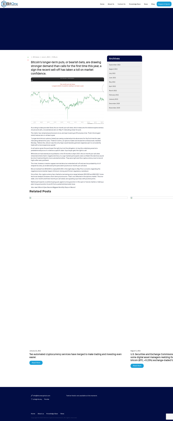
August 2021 (113, 69)
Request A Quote (164, 4)
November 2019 (114, 108)
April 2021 (112, 86)
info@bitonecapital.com (41, 396)
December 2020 (114, 103)
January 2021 (113, 99)
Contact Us (122, 4)
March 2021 (113, 91)
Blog (153, 4)
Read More (36, 362)
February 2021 (114, 95)
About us (41, 414)
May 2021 (112, 82)
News (146, 4)
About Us (111, 4)
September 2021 (114, 65)
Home (102, 4)
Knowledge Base (135, 4)
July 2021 (112, 73)
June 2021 (112, 78)
